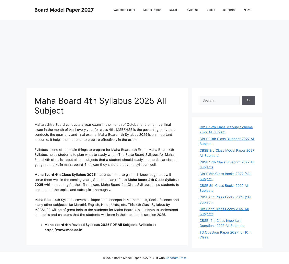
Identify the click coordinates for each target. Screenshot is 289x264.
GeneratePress (176, 258)
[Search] (248, 100)
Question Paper (124, 10)
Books (210, 10)
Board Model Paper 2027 (64, 10)
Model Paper (152, 10)
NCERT (174, 10)
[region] (144, 51)
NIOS (247, 10)
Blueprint (229, 10)
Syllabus (193, 10)
